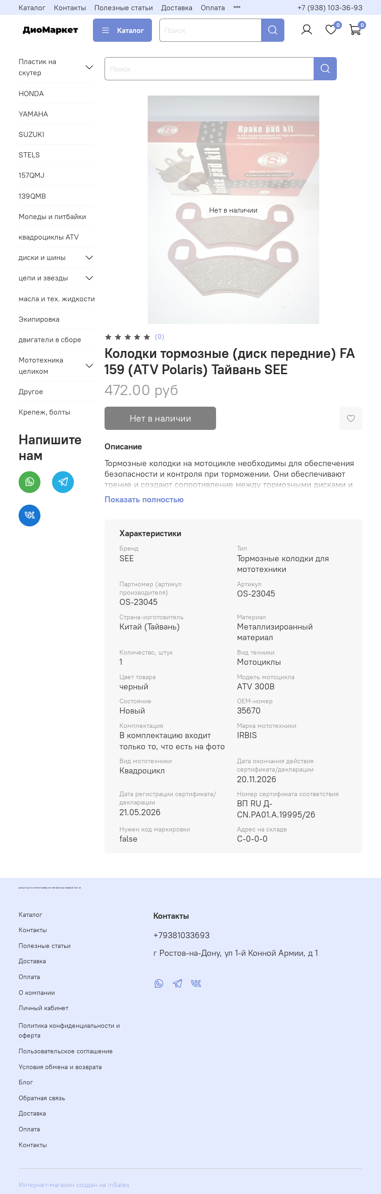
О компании (37, 992)
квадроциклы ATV (49, 236)
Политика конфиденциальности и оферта (69, 1030)
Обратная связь (42, 1098)
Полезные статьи (123, 7)
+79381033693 (181, 935)
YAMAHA (33, 113)
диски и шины (42, 257)
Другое (31, 391)
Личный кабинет (43, 1008)
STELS (29, 154)
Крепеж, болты (44, 411)
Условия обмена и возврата (60, 1067)
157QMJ (32, 175)
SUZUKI (31, 134)
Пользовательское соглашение (66, 1051)
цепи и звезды (43, 277)
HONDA (31, 93)
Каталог (32, 7)
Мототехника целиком (41, 365)
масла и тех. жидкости (57, 298)
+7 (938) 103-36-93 (329, 7)
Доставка (176, 7)
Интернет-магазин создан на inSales (74, 1185)
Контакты (70, 7)
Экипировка (39, 319)
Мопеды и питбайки (52, 216)
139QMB (32, 196)
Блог (26, 1082)
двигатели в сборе (50, 339)
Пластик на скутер (37, 67)
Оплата (213, 7)
